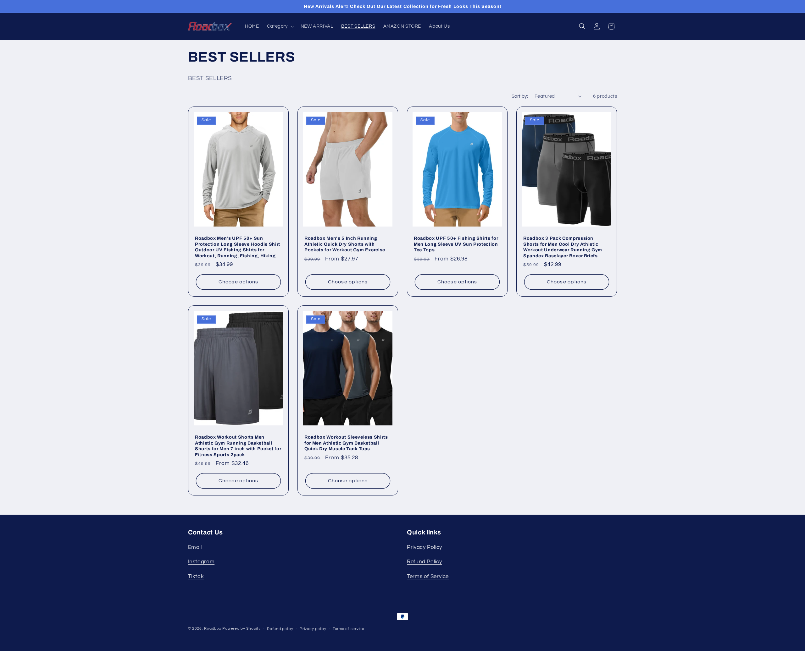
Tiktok (196, 576)
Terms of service (348, 629)
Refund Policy (424, 562)
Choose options (238, 281)
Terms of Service (428, 576)
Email (195, 547)
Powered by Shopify (241, 628)
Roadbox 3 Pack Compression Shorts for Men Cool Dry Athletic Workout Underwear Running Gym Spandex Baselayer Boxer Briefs (562, 247)
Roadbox (212, 628)
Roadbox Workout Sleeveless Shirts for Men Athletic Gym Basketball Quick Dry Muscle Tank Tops (346, 443)
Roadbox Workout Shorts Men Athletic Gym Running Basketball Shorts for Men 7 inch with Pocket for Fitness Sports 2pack (238, 446)
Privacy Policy (424, 547)
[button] (280, 26)
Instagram (201, 562)
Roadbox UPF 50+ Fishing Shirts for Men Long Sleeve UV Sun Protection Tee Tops (456, 244)
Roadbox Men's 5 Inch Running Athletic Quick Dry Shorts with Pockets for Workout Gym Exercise (344, 244)
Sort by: (520, 96)
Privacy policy (313, 629)
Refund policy (280, 629)
